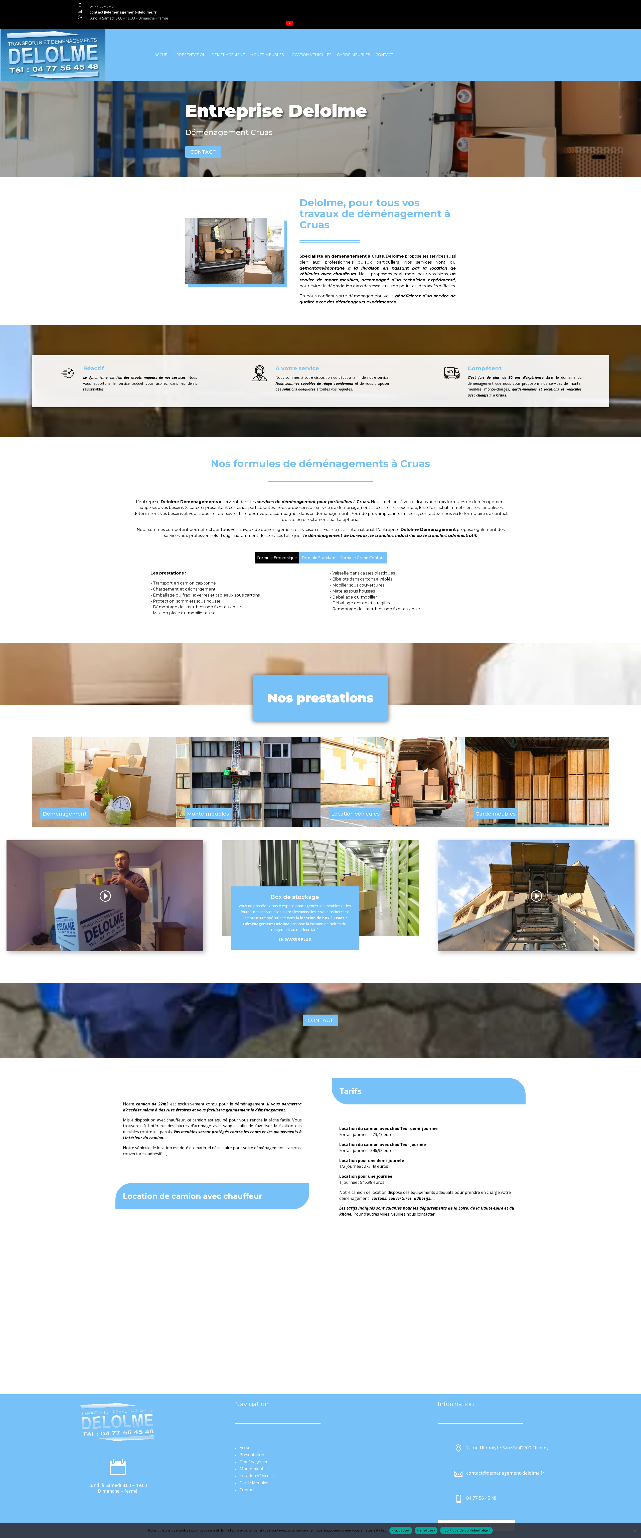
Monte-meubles (267, 55)
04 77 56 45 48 (101, 6)
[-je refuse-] (634, 1530)
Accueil (162, 55)
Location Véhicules (310, 55)
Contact (384, 55)
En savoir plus (294, 939)
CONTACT (203, 152)
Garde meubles (495, 814)
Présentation (191, 55)
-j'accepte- (401, 1530)
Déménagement (228, 55)
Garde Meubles (353, 55)
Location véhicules (355, 814)
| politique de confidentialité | (466, 1530)
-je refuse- (426, 1530)
